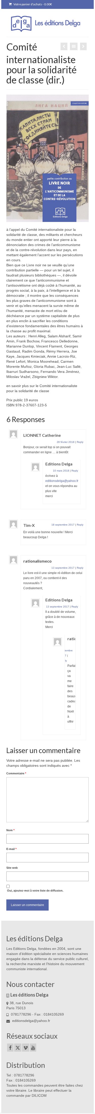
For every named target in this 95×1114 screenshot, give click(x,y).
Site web (12, 867)
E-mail (11, 848)
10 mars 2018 (61, 470)
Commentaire (16, 773)
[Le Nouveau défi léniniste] (64, 46)
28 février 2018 (65, 442)
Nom (10, 830)
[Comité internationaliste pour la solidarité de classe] (83, 46)
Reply (80, 442)
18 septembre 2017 (62, 524)
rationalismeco (37, 561)
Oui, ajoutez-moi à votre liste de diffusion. (34, 890)
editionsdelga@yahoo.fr (61, 481)
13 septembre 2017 (62, 567)
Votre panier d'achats (32, 4)
